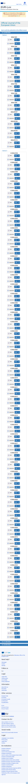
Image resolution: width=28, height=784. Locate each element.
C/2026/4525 (14, 583)
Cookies (3, 743)
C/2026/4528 (14, 612)
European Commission (6, 753)
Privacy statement (5, 681)
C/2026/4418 (14, 452)
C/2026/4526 (14, 593)
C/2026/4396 (14, 246)
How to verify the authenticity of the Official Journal (14, 30)
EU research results (6, 699)
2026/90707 (14, 112)
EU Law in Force (5, 707)
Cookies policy (5, 678)
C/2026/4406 (14, 340)
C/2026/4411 (14, 387)
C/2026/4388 (14, 172)
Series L (4, 35)
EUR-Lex (6, 7)
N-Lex (3, 705)
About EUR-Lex (5, 687)
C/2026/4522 (14, 555)
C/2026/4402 (14, 303)
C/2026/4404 (14, 321)
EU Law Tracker (5, 708)
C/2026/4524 (14, 574)
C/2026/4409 (14, 368)
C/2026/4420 (14, 471)
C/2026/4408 (14, 359)
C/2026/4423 (14, 499)
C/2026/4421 (14, 481)
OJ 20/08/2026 (6, 645)
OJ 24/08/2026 (6, 32)
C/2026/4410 (14, 378)
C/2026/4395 (14, 237)
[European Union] (5, 714)
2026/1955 (14, 74)
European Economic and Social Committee (11, 761)
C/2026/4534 (14, 621)
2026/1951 (14, 65)
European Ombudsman (7, 766)
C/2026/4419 (14, 462)
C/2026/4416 (14, 434)
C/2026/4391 (14, 200)
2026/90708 (14, 121)
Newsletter (4, 688)
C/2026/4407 (14, 349)
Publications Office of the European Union (11, 773)
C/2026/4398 (14, 265)
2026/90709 (14, 130)
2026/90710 (14, 140)
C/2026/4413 (14, 406)
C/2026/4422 (14, 490)
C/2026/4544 (14, 630)
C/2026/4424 (14, 509)
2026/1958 (14, 93)
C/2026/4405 (14, 331)
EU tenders (4, 697)
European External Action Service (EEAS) (10, 760)
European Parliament (6, 748)
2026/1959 (14, 102)
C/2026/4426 (14, 527)
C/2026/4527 (14, 602)
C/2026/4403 (14, 312)
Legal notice (4, 676)
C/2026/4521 (14, 546)
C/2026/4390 (14, 190)
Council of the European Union (8, 751)
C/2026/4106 (14, 153)
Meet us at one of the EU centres (9, 727)
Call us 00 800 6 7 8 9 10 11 (7, 722)
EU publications (5, 702)
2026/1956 (14, 84)
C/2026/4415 (14, 424)
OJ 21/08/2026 (6, 642)
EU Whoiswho (5, 700)
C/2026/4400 (14, 284)
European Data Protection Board (9, 769)
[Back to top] (27, 783)
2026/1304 (14, 46)
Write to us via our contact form (8, 725)
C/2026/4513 (14, 537)
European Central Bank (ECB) (8, 756)
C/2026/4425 (14, 518)
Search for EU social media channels (10, 732)
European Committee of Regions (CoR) (10, 763)
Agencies (4, 774)
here (18, 16)
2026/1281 (14, 37)
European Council (5, 750)
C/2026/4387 (14, 162)
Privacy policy (5, 739)
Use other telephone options (8, 723)
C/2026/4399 (14, 275)
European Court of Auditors (7, 758)
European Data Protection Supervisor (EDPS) (11, 768)
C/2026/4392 (14, 209)
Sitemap (3, 665)
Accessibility (4, 679)
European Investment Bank (7, 764)
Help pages (4, 662)
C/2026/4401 (14, 293)
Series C (4, 150)
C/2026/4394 (14, 228)
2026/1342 (14, 56)
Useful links (4, 690)
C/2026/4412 (14, 396)
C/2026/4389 (14, 181)
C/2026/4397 (14, 256)
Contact (3, 663)
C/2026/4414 (14, 415)
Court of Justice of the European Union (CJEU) (12, 755)
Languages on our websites (8, 738)
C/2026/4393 (14, 218)
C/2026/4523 (14, 565)
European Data (5, 696)
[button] (24, 3)
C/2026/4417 (14, 443)
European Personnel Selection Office (10, 771)
